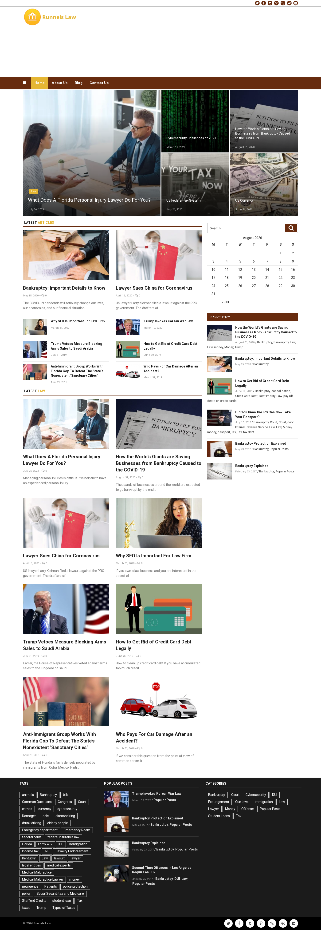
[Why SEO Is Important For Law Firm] (159, 523)
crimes (27, 809)
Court (273, 422)
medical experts (59, 865)
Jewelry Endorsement (72, 851)
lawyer (76, 858)
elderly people (57, 823)
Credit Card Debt (246, 396)
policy (26, 893)
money (218, 347)
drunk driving (31, 823)
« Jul (225, 302)
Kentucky (29, 858)
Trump (239, 347)
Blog (78, 83)
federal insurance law (63, 837)
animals (28, 795)
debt (290, 422)
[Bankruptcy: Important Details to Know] (66, 255)
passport (224, 432)
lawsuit (59, 858)
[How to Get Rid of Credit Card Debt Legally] (159, 609)
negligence (30, 886)
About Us (59, 83)
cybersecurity (67, 809)
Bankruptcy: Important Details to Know (64, 288)
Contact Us (99, 83)
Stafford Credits (34, 900)
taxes (26, 908)
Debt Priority (267, 396)
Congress (65, 802)
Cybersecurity (178, 129)
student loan (61, 900)
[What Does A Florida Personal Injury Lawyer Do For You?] (66, 424)
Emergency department (40, 830)
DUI (177, 879)
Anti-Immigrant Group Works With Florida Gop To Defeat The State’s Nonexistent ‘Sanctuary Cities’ (77, 370)
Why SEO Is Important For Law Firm (78, 321)
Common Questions (37, 802)
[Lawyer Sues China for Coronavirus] (159, 255)
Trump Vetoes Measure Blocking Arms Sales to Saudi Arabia (76, 346)
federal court (31, 837)
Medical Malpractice (37, 872)
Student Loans (219, 816)
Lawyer (213, 809)
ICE (61, 844)
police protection (75, 886)
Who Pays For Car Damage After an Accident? (171, 368)
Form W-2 (45, 844)
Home (40, 83)
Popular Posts (279, 449)
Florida (27, 844)
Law (33, 191)
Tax (233, 432)
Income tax (30, 851)
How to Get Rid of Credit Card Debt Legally (170, 346)
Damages (29, 816)
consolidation (280, 391)
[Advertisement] (207, 40)
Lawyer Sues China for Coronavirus (154, 288)
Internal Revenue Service (251, 427)
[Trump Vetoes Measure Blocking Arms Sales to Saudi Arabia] (66, 609)
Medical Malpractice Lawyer (42, 879)
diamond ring (65, 816)
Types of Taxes (63, 908)
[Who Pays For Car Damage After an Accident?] (159, 702)
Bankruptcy (245, 121)
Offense (247, 809)
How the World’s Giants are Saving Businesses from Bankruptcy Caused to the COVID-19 (158, 463)
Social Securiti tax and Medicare (60, 893)
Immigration (78, 844)
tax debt (248, 432)
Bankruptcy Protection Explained (260, 443)
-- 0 (43, 295)
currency (44, 809)
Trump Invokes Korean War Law (168, 321)
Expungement (218, 802)
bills (66, 795)
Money (173, 191)
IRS (47, 851)
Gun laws (242, 802)
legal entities (31, 865)
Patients (50, 886)
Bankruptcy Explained (252, 466)
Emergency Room (77, 830)
